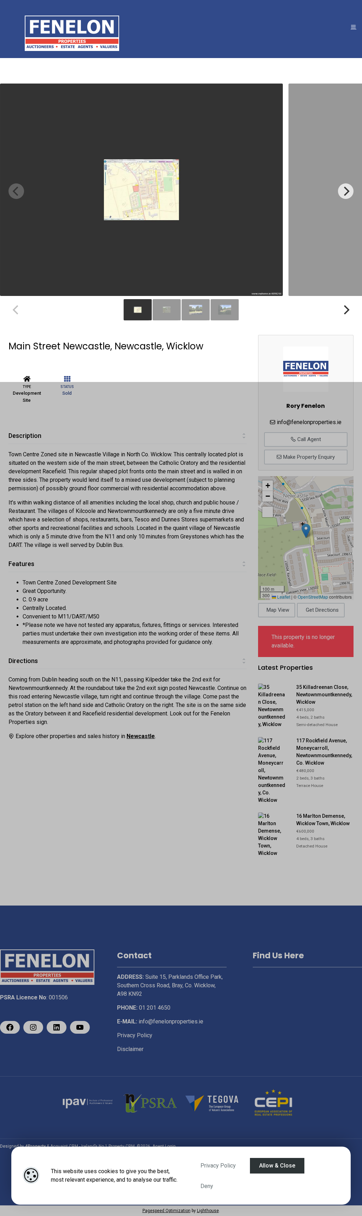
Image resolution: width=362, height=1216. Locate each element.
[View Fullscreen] (267, 512)
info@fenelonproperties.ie (309, 422)
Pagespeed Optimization (166, 1210)
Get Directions (322, 610)
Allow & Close (277, 1165)
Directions (23, 660)
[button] (306, 531)
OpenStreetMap (313, 597)
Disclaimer (130, 1049)
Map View (278, 610)
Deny (206, 1186)
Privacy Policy (218, 1165)
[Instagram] (33, 1027)
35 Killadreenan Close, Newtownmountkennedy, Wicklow (324, 694)
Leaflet (283, 597)
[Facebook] (10, 1027)
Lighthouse (208, 1210)
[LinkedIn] (56, 1027)
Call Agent (308, 439)
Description (24, 435)
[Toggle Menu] (353, 26)
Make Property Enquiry (308, 457)
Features (21, 563)
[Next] (346, 191)
